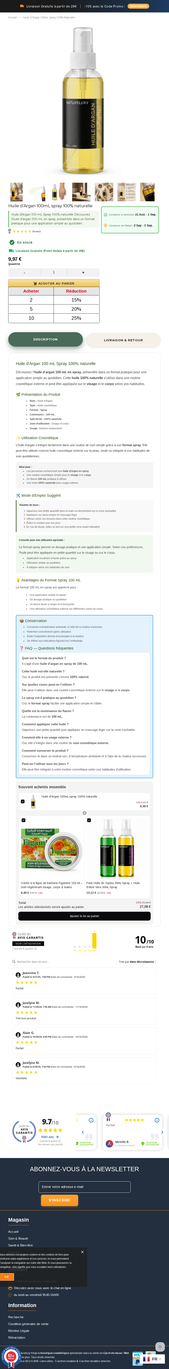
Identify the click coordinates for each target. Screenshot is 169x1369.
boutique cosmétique (54, 1353)
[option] (82, 102)
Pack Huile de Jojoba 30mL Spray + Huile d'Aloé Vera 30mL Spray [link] (113, 885)
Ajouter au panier (57, 283)
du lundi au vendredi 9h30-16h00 (36, 1295)
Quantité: (14, 264)
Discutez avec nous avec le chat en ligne (42, 1288)
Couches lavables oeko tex (94, 1361)
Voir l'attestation (28, 943)
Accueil (12, 17)
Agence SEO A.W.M (26, 1361)
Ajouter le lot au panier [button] (84, 916)
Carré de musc (112, 1353)
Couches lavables (65, 1361)
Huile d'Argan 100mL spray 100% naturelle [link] (69, 796)
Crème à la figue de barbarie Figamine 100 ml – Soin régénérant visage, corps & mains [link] (51, 885)
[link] (33, 801)
